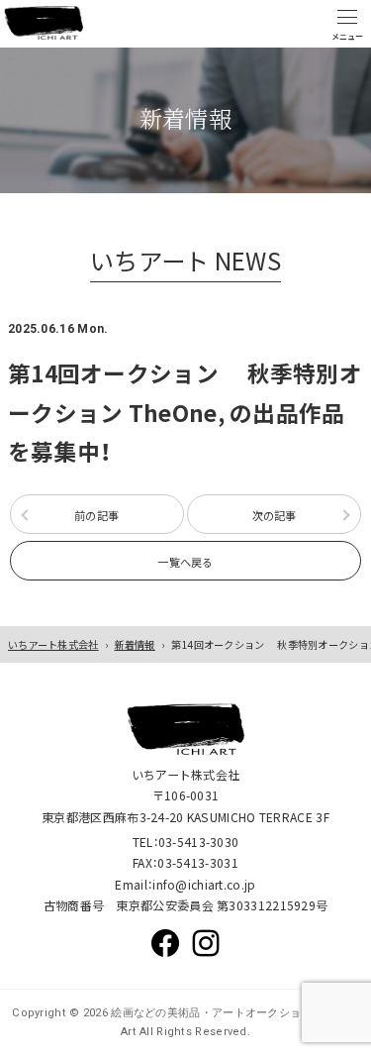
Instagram (206, 943)
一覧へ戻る (185, 562)
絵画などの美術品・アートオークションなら (221, 1012)
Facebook (165, 943)
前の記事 (96, 515)
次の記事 (274, 515)
